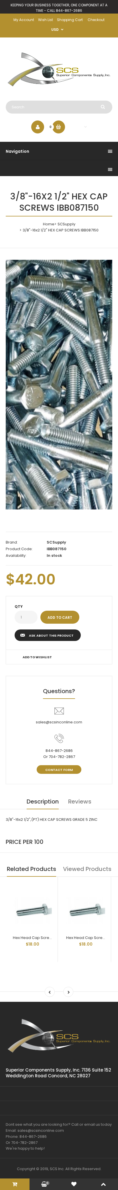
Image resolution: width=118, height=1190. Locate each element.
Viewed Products (87, 869)
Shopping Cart (70, 19)
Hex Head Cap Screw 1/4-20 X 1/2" (44, 937)
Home (48, 224)
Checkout (96, 19)
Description (43, 801)
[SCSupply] (59, 89)
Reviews (79, 801)
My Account (23, 19)
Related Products (31, 869)
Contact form (59, 769)
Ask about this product (51, 635)
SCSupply (66, 224)
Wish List (45, 19)
